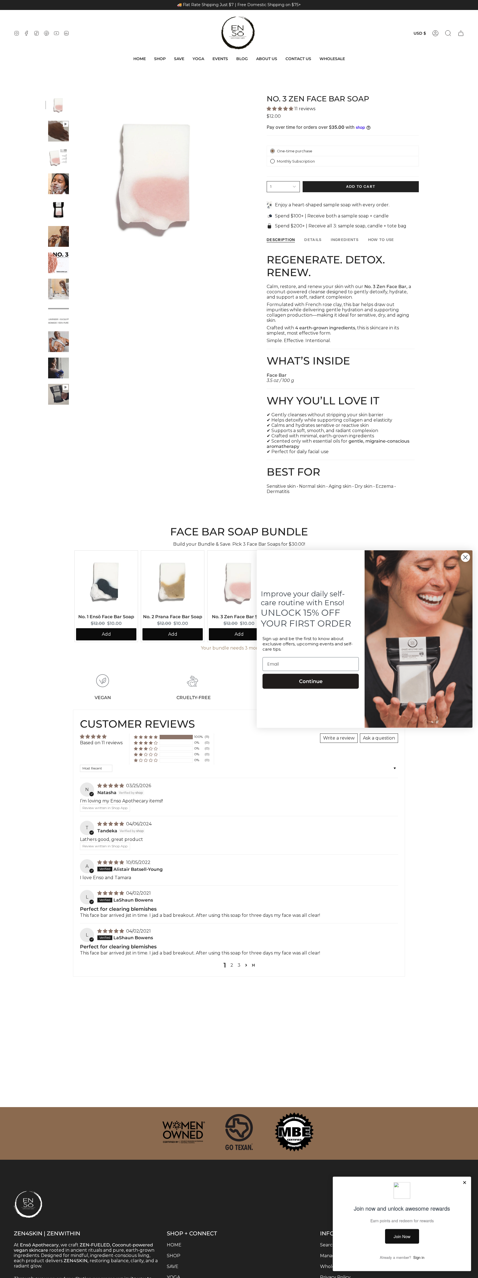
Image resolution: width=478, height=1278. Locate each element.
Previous (74, 175)
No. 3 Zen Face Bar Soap (239, 616)
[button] (160, 58)
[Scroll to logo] (183, 1132)
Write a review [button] (339, 738)
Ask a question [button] (379, 738)
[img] (111, 785)
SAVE (172, 1266)
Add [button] (106, 634)
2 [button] (231, 965)
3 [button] (239, 965)
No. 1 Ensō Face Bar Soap (106, 616)
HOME (174, 1245)
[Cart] (460, 33)
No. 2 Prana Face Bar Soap (172, 616)
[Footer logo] (41, 1193)
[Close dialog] (465, 557)
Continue (311, 681)
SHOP (173, 1255)
